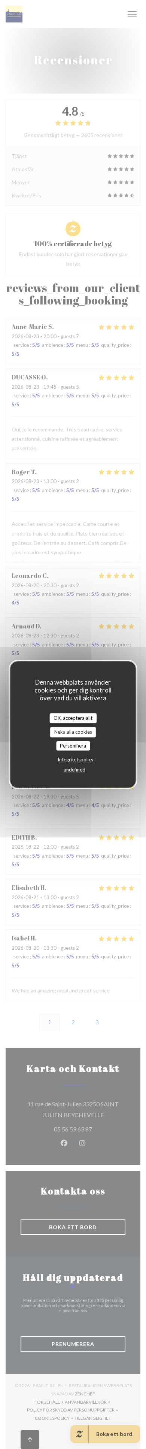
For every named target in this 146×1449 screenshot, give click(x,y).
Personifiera (73, 746)
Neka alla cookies (73, 732)
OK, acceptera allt (73, 718)
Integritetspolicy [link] (76, 760)
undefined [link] (74, 770)
